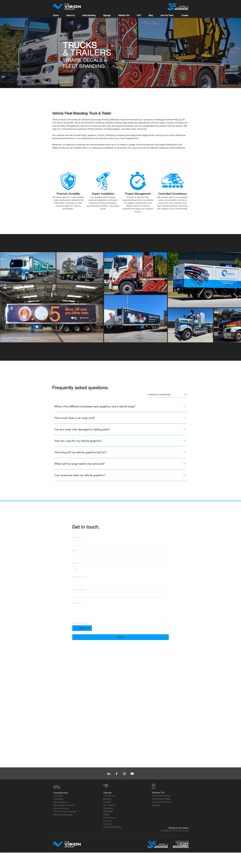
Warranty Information (178, 828)
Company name (79, 576)
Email (74, 550)
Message (76, 603)
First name (77, 537)
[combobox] (120, 595)
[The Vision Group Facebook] (116, 773)
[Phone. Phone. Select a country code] (77, 569)
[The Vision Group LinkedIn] (109, 773)
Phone (75, 563)
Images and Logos (80, 623)
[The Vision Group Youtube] (132, 773)
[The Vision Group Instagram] (124, 773)
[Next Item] (235, 297)
